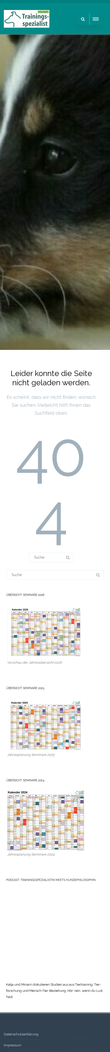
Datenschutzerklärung (21, 1034)
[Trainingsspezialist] (26, 32)
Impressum (12, 1045)
